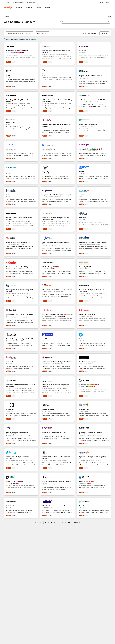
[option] (19, 33)
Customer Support (19, 2)
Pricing (39, 7)
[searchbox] (85, 22)
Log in (101, 2)
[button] (109, 16)
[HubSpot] (8, 7)
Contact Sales (31, 2)
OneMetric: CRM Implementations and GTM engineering (20, 385)
